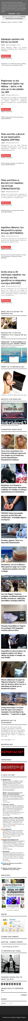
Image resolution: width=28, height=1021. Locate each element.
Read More (6, 56)
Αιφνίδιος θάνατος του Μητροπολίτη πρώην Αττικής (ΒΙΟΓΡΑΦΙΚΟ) (12, 230)
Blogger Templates (21, 1017)
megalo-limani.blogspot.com (11, 839)
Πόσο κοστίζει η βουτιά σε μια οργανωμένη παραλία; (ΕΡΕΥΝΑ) (12, 137)
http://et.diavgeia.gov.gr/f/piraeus (10, 946)
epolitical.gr (6, 851)
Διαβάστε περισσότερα (6, 58)
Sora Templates (11, 1017)
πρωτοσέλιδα (10, 910)
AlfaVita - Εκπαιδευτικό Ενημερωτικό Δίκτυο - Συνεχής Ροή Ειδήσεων (13, 793)
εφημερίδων (16, 910)
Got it (18, 13)
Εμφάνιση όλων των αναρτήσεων (14, 18)
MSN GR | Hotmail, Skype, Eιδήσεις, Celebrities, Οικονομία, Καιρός (12, 869)
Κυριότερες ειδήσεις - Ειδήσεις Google (13, 817)
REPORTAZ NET (6, 779)
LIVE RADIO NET (7, 829)
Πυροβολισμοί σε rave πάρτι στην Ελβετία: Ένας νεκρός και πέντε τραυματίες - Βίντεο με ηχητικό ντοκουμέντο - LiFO (13, 820)
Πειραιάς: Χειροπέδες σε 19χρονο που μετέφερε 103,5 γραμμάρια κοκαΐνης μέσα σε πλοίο (13, 628)
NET (4, 45)
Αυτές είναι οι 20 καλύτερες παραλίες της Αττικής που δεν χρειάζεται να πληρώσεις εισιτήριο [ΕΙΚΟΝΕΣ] (13, 277)
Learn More (12, 13)
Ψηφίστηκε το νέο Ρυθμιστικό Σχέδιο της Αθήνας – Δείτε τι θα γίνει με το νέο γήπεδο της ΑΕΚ (12, 86)
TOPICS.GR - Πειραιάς (8, 804)
